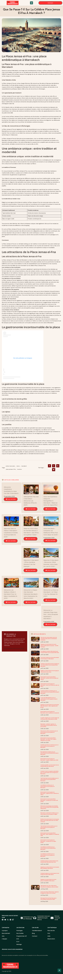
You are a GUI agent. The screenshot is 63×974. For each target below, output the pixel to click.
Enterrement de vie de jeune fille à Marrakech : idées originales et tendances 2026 (49, 834)
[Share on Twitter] (53, 465)
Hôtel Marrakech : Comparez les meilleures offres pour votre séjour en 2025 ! (50, 532)
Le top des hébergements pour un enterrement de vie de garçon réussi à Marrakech (48, 699)
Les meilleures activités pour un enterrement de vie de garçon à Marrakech (47, 855)
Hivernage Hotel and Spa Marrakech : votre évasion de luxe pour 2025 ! (48, 899)
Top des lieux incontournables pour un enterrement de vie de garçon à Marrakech (48, 827)
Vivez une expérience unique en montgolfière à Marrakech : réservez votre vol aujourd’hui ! (50, 501)
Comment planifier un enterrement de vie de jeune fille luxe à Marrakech (49, 765)
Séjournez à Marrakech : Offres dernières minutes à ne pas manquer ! (31, 563)
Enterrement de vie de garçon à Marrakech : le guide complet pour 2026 (49, 759)
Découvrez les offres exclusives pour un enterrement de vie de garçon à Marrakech (49, 732)
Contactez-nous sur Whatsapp (28, 918)
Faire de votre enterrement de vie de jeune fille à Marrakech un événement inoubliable (48, 638)
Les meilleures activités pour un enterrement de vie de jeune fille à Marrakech (48, 848)
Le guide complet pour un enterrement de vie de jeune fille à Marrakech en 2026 (49, 718)
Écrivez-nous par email (57, 918)
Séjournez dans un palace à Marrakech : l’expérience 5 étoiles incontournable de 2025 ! (11, 533)
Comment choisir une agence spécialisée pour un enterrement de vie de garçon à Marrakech (49, 772)
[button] (31, 2)
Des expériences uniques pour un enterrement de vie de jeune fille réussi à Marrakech (49, 753)
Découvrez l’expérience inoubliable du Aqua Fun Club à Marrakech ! (11, 490)
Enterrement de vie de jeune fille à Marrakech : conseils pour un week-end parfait (49, 800)
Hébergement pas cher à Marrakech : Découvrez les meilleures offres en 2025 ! (31, 501)
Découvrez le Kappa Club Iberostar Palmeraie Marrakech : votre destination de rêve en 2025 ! (31, 594)
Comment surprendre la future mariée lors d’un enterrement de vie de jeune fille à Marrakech (49, 665)
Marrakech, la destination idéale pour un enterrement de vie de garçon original (49, 813)
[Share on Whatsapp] (53, 469)
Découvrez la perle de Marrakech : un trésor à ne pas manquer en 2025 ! (50, 593)
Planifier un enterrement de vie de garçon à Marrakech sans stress (49, 671)
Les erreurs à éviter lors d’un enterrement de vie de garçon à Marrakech (49, 658)
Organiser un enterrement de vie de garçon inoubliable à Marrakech (48, 880)
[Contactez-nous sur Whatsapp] (22, 918)
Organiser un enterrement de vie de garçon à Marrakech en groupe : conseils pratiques (49, 645)
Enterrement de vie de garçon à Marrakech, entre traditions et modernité (49, 712)
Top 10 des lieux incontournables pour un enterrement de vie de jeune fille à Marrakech (49, 779)
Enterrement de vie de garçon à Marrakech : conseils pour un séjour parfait (48, 841)
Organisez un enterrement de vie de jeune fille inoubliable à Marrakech (49, 868)
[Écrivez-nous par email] (52, 917)
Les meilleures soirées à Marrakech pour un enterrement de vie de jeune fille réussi (49, 652)
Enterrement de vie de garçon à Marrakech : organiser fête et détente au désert (49, 793)
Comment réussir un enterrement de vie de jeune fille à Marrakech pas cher (49, 861)
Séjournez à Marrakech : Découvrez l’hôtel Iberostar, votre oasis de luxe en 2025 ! (50, 563)
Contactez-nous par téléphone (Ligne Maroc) (43, 918)
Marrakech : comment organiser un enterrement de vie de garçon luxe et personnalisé (48, 725)
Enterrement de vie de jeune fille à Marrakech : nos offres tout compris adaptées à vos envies (48, 739)
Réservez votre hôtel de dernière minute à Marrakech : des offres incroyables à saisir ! (31, 532)
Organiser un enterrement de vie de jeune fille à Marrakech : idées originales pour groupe (49, 706)
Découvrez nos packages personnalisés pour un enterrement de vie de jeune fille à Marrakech (49, 807)
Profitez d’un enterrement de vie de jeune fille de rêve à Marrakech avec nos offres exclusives (49, 820)
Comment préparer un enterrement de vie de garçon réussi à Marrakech (49, 874)
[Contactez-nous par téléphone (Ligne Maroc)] (34, 917)
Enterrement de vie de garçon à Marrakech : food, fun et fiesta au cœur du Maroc (49, 685)
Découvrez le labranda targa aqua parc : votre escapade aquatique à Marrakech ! (50, 614)
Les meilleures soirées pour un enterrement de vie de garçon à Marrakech (47, 786)
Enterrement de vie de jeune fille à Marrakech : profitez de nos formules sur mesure (49, 678)
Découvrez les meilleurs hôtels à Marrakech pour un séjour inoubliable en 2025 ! (10, 594)
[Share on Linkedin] (57, 465)
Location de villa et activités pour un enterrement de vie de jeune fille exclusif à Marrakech (49, 692)
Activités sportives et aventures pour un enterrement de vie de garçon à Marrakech (49, 746)
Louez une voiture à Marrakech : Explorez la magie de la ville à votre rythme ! (49, 892)
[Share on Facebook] (49, 465)
